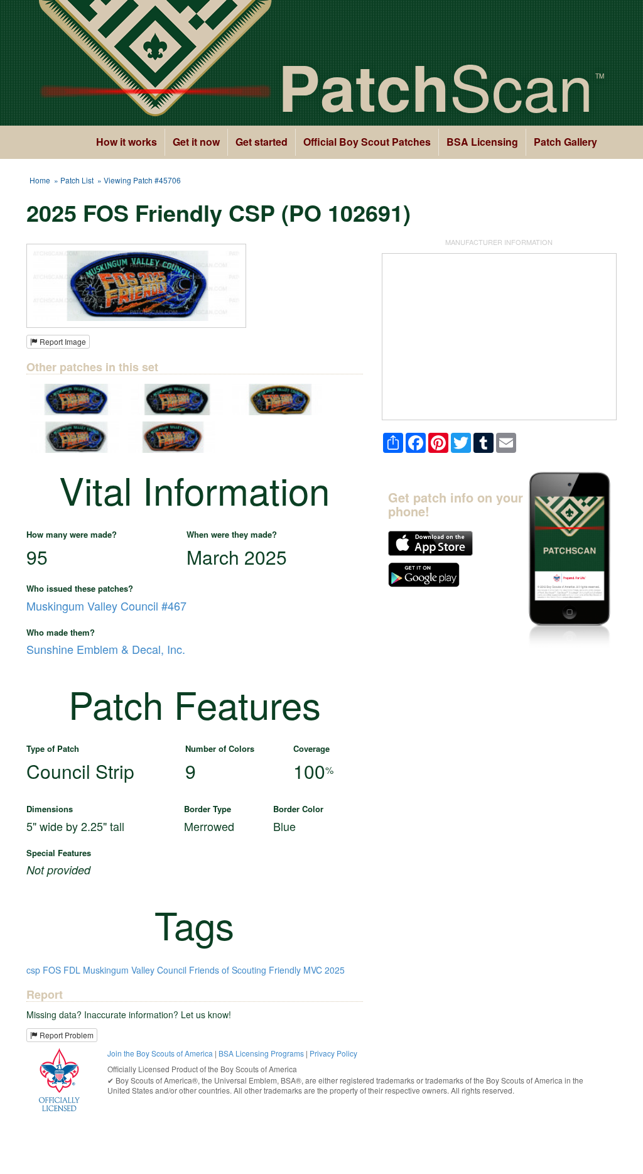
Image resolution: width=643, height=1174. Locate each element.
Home (40, 180)
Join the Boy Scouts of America (160, 1053)
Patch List (77, 180)
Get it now (196, 141)
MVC (312, 970)
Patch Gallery (565, 141)
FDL (71, 970)
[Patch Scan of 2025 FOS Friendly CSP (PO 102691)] (136, 284)
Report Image (62, 341)
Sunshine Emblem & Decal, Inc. (105, 649)
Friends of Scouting (227, 970)
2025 (335, 970)
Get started (261, 141)
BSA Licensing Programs (261, 1053)
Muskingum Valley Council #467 (106, 605)
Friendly (285, 970)
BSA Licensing (482, 141)
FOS (52, 970)
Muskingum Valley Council (134, 970)
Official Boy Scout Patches (367, 141)
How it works (126, 141)
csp (33, 970)
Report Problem (66, 1035)
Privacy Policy (333, 1053)
